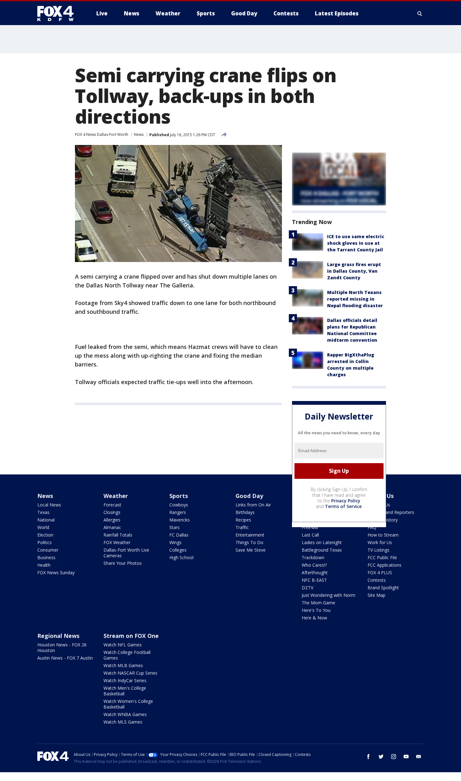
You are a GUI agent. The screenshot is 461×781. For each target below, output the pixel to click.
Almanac (112, 527)
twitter (381, 757)
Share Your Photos (122, 563)
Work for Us (380, 542)
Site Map (376, 595)
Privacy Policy (345, 501)
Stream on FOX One (131, 635)
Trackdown (313, 557)
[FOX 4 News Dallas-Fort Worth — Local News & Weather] (58, 13)
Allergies (111, 520)
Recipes (243, 520)
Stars (174, 527)
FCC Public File (382, 557)
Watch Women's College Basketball (128, 704)
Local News (49, 505)
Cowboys (178, 505)
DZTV (307, 588)
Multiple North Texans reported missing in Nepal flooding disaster (355, 298)
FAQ (372, 527)
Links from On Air (253, 505)
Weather (115, 496)
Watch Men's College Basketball (124, 691)
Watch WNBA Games (125, 714)
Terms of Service (343, 506)
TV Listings (378, 550)
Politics (44, 542)
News (139, 134)
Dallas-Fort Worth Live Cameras (126, 553)
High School (181, 557)
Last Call (310, 535)
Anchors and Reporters (391, 512)
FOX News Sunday (56, 572)
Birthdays (245, 512)
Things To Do (249, 542)
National (46, 520)
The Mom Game (318, 603)
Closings (111, 512)
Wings (175, 542)
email (419, 757)
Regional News (58, 635)
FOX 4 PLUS (380, 572)
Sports (178, 496)
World (43, 527)
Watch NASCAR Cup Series (130, 673)
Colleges (178, 550)
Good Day (249, 496)
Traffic (242, 527)
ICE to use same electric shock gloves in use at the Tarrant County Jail (355, 243)
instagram (394, 757)
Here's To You (316, 610)
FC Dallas (178, 535)
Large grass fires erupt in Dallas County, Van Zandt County (354, 271)
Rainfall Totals (117, 535)
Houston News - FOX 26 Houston (62, 647)
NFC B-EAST (314, 580)
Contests (377, 580)
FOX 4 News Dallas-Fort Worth (101, 134)
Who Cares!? (314, 565)
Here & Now (314, 618)
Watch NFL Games (122, 645)
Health (43, 565)
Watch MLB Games (123, 665)
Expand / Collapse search (420, 13)
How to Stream (383, 535)
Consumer (47, 550)
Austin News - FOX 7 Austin (65, 658)
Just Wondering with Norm (328, 595)
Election (45, 535)
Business (46, 557)
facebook (368, 757)
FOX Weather (116, 542)
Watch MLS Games (122, 722)
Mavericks (179, 520)
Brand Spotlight (383, 588)
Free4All (310, 527)
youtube (406, 757)
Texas (43, 512)
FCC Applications (384, 565)
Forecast (112, 505)
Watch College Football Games (127, 655)
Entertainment (250, 535)
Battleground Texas (322, 550)
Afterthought (315, 572)
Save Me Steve (251, 550)
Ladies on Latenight (322, 542)
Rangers (177, 512)
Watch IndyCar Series (124, 680)
